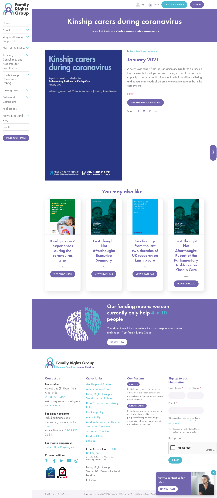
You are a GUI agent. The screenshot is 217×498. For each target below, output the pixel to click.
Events (6, 127)
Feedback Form (95, 436)
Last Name (194, 388)
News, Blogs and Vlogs (13, 118)
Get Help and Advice (98, 384)
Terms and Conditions (98, 431)
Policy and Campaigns (9, 99)
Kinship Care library (138, 51)
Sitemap (91, 441)
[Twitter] (47, 461)
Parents (133, 384)
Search (197, 4)
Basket (156, 4)
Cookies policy (94, 412)
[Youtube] (69, 461)
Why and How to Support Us (13, 39)
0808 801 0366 (55, 397)
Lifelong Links (10, 90)
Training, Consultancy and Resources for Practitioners (12, 61)
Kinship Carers (137, 406)
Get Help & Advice (14, 48)
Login (143, 4)
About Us (8, 30)
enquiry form (52, 405)
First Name (175, 388)
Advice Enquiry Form (98, 389)
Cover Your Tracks (16, 138)
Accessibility (93, 417)
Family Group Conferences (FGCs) (11, 79)
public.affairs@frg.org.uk (59, 447)
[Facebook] (54, 461)
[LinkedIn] (62, 461)
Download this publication (145, 102)
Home (6, 23)
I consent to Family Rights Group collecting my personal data (186, 430)
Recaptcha (174, 438)
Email (172, 403)
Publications (10, 108)
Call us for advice (174, 4)
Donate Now (117, 342)
